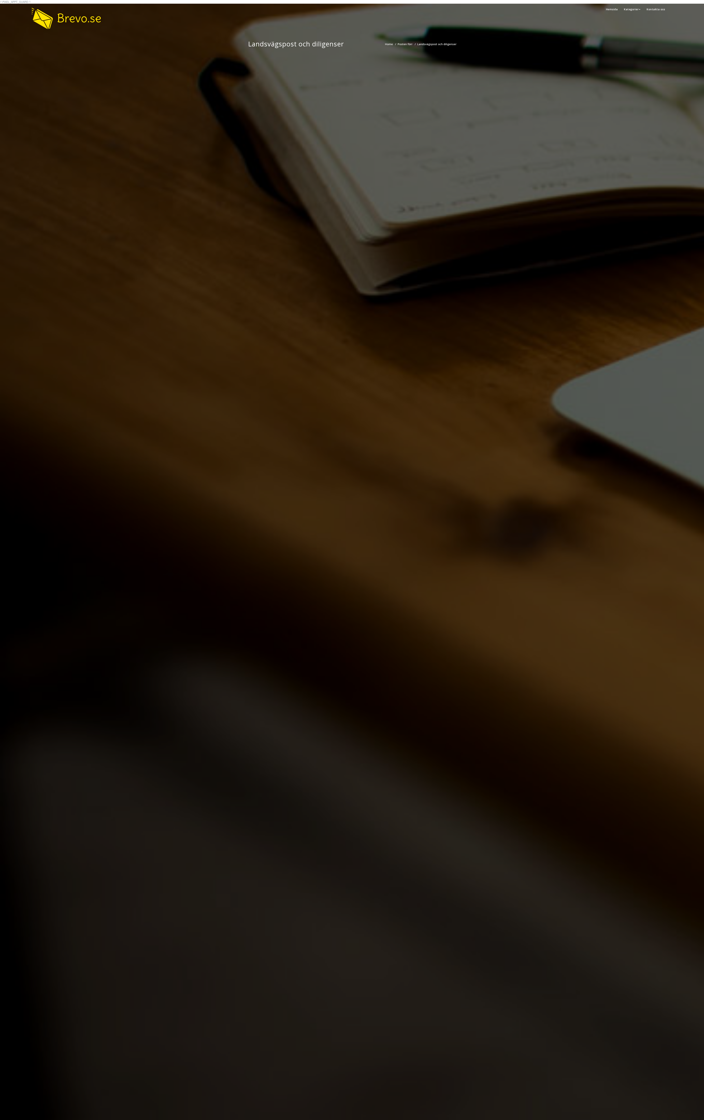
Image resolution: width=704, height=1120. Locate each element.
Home (389, 44)
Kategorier (631, 9)
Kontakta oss (656, 9)
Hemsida (612, 9)
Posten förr (405, 44)
